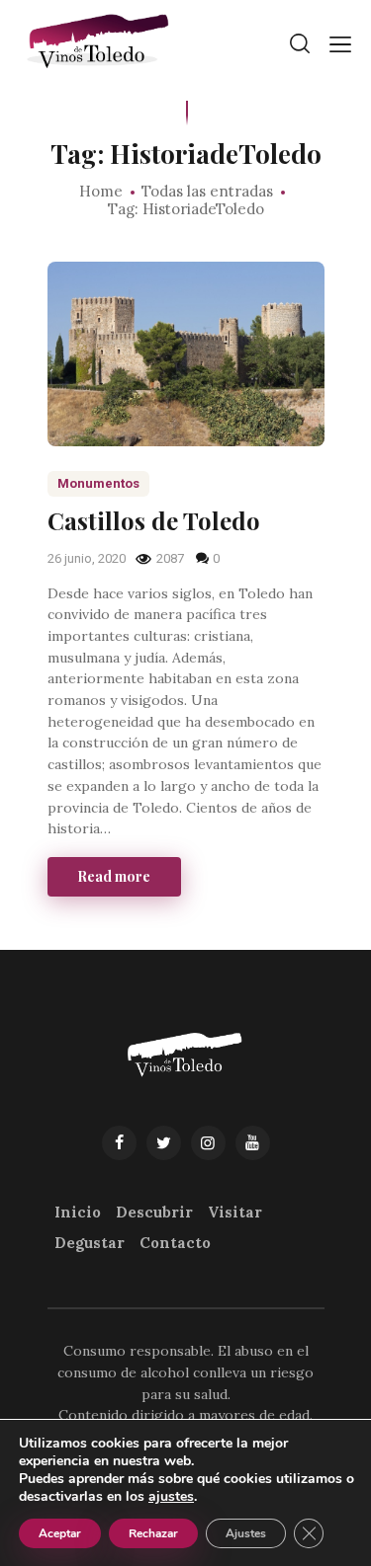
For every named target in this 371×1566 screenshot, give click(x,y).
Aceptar (60, 1533)
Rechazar (153, 1533)
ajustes (171, 1497)
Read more (113, 876)
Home (101, 191)
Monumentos (98, 483)
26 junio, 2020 (88, 558)
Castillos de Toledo (153, 521)
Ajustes (246, 1533)
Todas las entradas (207, 191)
